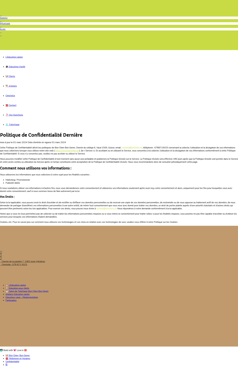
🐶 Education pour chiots (17, 288)
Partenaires (11, 300)
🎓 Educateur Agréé (15, 66)
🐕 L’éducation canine (16, 285)
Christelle (10, 95)
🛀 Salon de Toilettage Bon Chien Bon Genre (27, 291)
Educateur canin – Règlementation (22, 297)
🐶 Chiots (10, 76)
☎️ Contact (11, 105)
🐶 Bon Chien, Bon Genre (18, 355)
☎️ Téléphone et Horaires (18, 358)
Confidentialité (12, 361)
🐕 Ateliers (11, 86)
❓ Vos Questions (14, 114)
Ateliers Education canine (18, 294)
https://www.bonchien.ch (67, 150)
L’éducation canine (14, 57)
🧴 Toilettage (12, 124)
